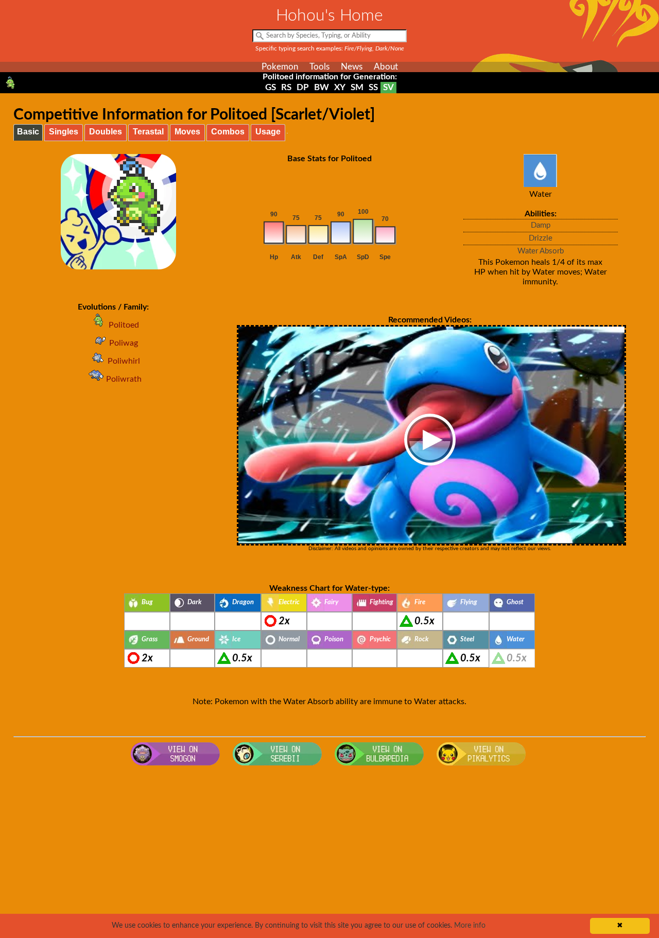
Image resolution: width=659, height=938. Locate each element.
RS (286, 87)
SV (388, 87)
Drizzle (540, 238)
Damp (540, 225)
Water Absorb (540, 251)
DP (303, 87)
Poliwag (123, 343)
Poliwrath (124, 379)
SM (357, 87)
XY (339, 87)
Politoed (124, 325)
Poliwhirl (124, 361)
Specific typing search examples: (329, 48)
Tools (319, 66)
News (351, 66)
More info (469, 925)
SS (373, 87)
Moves (187, 131)
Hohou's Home (329, 15)
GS (270, 87)
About (386, 66)
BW (321, 87)
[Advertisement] (329, 853)
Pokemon (280, 66)
